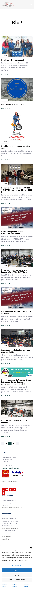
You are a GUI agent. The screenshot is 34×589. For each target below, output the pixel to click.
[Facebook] (3, 489)
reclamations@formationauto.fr (12, 507)
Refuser (17, 575)
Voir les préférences (17, 580)
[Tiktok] (14, 489)
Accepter (17, 570)
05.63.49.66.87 (7, 533)
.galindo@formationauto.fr (10, 528)
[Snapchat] (3, 493)
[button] (31, 547)
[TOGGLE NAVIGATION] (27, 4)
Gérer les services (16, 565)
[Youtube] (6, 489)
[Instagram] (10, 489)
